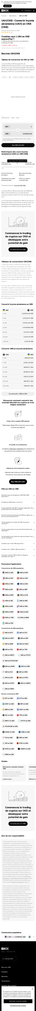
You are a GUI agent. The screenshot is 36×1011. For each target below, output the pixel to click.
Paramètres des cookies (18, 1005)
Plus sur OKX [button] (6, 967)
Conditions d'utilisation (17, 882)
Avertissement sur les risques (19, 878)
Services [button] (4, 976)
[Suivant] (34, 937)
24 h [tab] (10, 77)
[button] (22, 10)
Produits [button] (4, 972)
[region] (18, 998)
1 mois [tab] (20, 77)
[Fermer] (32, 989)
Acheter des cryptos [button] (8, 985)
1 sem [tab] (15, 77)
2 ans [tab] (31, 77)
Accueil (3, 16)
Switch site (7, 6)
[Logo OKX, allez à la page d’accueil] (5, 10)
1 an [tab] (26, 77)
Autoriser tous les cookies (18, 1001)
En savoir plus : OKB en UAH (18, 394)
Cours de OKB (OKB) (20, 185)
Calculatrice (12, 16)
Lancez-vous (7, 779)
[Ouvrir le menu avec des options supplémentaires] (34, 10)
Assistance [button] (5, 981)
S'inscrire (27, 10)
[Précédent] (2, 937)
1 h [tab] (4, 77)
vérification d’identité (16, 449)
